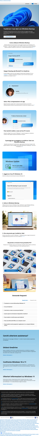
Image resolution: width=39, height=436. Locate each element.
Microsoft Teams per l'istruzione (16, 423)
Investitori (13, 430)
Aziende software (7, 429)
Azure (22, 425)
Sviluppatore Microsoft (21, 427)
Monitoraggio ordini (12, 422)
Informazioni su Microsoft (30, 429)
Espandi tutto (25, 300)
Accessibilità (18, 430)
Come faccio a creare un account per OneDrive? (13, 310)
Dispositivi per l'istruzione (5, 423)
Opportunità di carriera (20, 429)
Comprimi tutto (33, 300)
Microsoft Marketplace (25, 428)
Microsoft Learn (29, 427)
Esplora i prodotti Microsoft (7, 420)
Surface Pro (2, 419)
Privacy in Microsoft (7, 430)
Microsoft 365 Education (27, 423)
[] (1, 394)
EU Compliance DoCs (27, 435)
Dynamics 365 (25, 425)
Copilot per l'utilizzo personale (28, 419)
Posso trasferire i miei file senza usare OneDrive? (14, 317)
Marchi (10, 435)
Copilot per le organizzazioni (16, 419)
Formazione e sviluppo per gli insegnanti (8, 424)
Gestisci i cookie (35, 434)
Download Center (29, 420)
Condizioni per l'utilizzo (4, 435)
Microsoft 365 (31, 425)
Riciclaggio (18, 422)
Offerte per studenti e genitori (21, 424)
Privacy (30, 434)
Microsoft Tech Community (15, 428)
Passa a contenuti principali (5, 0)
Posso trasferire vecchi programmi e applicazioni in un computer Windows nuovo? (19, 325)
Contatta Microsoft (25, 434)
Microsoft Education (33, 422)
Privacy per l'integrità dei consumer (7, 434)
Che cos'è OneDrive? (8, 306)
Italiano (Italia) (2, 431)
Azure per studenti (31, 424)
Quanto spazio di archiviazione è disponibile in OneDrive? (16, 313)
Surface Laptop (8, 419)
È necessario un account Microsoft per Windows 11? (14, 303)
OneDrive (5, 74)
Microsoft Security (16, 425)
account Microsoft (15, 398)
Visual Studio (13, 429)
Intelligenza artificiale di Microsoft (6, 425)
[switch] (33, 3)
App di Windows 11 (16, 420)
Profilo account (23, 420)
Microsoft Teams (8, 427)
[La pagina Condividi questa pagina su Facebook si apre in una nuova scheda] (35, 417)
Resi (7, 422)
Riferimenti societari (18, 434)
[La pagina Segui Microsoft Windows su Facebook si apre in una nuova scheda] (11, 417)
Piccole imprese (14, 427)
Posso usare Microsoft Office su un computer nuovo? (15, 320)
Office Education (35, 423)
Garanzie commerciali (24, 422)
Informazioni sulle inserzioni (17, 435)
